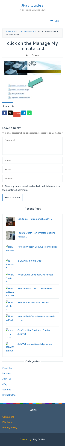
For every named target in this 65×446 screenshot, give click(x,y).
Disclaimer (7, 422)
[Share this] (4, 113)
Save (19, 113)
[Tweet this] (10, 113)
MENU (57, 21)
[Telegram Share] (23, 113)
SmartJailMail (9, 394)
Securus (6, 389)
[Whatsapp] (29, 113)
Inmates (6, 373)
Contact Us (8, 416)
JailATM (6, 378)
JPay (5, 384)
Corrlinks (7, 368)
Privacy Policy (9, 427)
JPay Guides (32, 5)
